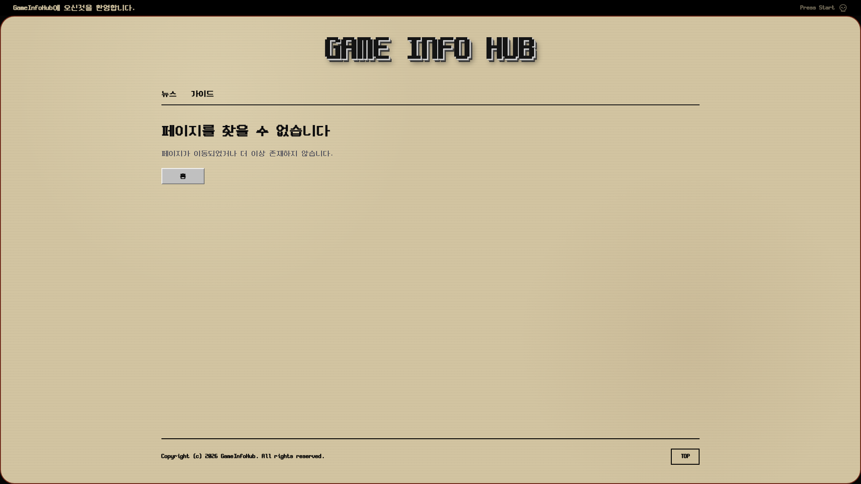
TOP (685, 456)
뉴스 (169, 94)
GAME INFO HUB (430, 50)
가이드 (202, 94)
